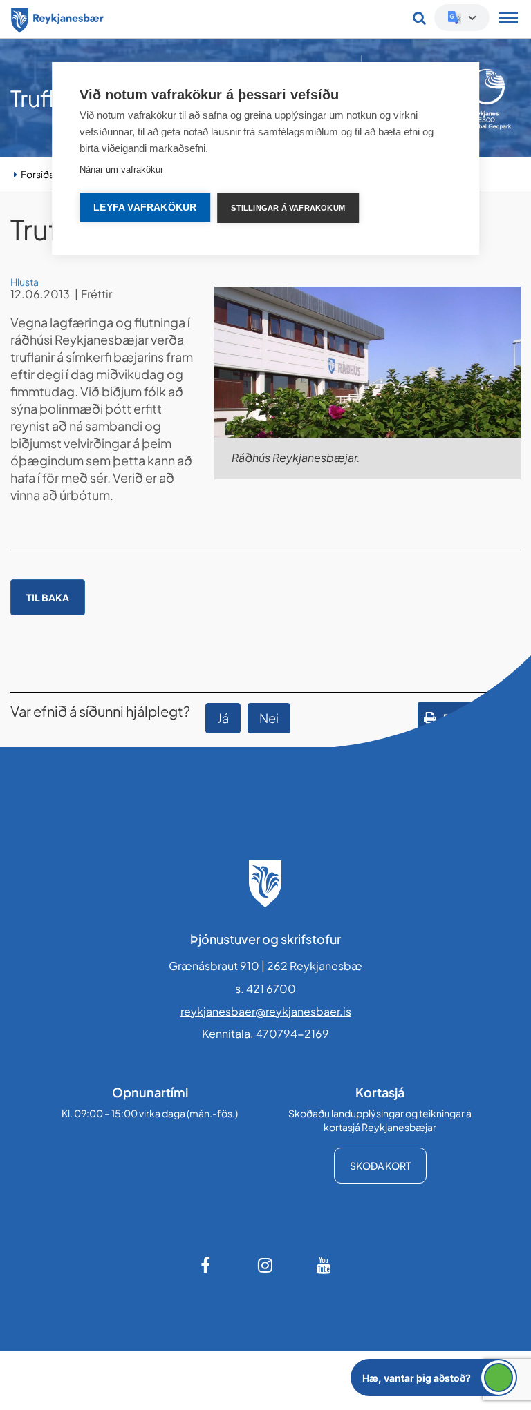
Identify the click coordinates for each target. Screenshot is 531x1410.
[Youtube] (324, 1265)
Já (223, 718)
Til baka (47, 597)
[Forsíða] (57, 18)
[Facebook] (206, 1265)
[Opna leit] (419, 18)
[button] (434, 1377)
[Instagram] (265, 1265)
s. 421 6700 (265, 988)
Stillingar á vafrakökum (288, 208)
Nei (269, 718)
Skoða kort (380, 1165)
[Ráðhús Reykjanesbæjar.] (367, 362)
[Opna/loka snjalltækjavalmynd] (508, 19)
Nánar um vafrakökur (121, 169)
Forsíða (38, 174)
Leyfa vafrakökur (144, 207)
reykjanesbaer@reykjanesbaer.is (265, 1011)
